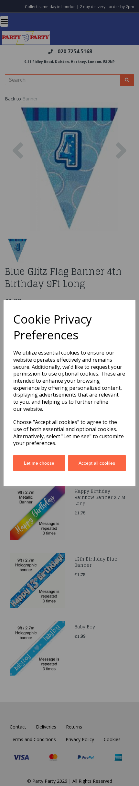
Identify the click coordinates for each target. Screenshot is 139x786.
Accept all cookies (97, 463)
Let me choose (39, 463)
